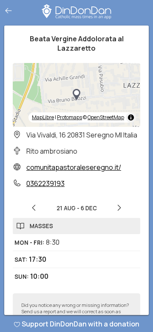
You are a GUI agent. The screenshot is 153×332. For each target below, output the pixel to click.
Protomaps (69, 117)
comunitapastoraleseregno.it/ (73, 167)
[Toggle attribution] (131, 117)
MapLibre (43, 117)
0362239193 (45, 183)
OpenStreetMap (106, 117)
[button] (76, 95)
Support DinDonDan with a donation (80, 324)
